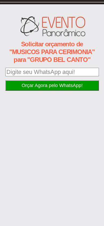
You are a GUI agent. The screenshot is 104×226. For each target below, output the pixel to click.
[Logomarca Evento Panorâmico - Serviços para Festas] (52, 35)
